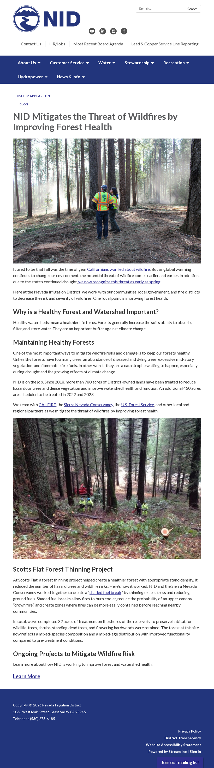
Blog (24, 104)
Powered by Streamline (167, 751)
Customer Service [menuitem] (67, 62)
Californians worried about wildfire (118, 269)
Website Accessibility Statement (173, 745)
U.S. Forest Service (137, 404)
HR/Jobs (57, 43)
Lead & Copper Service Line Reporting (165, 43)
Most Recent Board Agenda (98, 43)
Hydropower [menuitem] (30, 76)
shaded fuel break (105, 592)
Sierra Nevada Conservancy (88, 404)
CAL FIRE (47, 404)
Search (192, 9)
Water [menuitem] (104, 62)
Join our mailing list (180, 762)
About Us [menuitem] (27, 62)
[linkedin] (102, 32)
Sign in (195, 751)
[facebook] (124, 32)
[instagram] (113, 32)
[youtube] (92, 32)
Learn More (26, 676)
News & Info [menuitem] (68, 76)
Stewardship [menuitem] (137, 62)
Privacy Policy (189, 731)
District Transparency (182, 738)
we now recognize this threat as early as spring (119, 281)
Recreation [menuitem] (174, 62)
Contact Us (31, 43)
